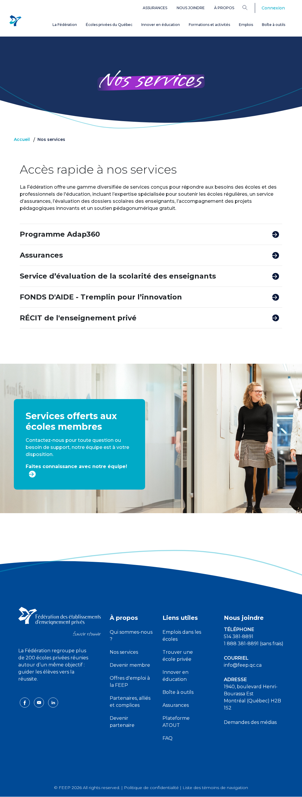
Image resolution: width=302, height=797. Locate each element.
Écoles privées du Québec (109, 24)
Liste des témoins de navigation (215, 787)
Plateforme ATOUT (176, 721)
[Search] (249, 7)
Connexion (273, 8)
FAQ (168, 738)
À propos (224, 8)
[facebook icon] (25, 702)
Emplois (246, 24)
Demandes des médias (250, 722)
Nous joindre (191, 8)
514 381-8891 (238, 636)
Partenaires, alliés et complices (130, 701)
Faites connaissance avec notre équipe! (76, 466)
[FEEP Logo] (15, 21)
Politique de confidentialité (151, 787)
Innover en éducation (160, 24)
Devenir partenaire (122, 721)
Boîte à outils (273, 24)
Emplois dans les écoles (182, 635)
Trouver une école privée (178, 655)
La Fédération (64, 24)
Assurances (155, 8)
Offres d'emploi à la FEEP (130, 681)
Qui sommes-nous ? (131, 635)
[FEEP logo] (59, 621)
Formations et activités (209, 24)
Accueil (22, 139)
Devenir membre (130, 665)
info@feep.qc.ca (243, 665)
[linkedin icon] (53, 702)
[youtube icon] (39, 702)
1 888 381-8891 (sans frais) (253, 643)
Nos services (124, 652)
